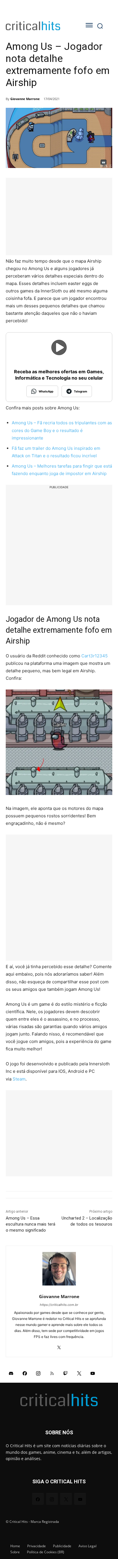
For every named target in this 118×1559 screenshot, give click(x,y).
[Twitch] (65, 1373)
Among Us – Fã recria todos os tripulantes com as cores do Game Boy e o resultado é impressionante (62, 430)
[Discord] (11, 1373)
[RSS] (52, 1373)
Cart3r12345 (94, 656)
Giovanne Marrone (25, 99)
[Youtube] (92, 1373)
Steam (19, 1079)
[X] (59, 1346)
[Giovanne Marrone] (59, 1269)
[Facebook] (24, 1373)
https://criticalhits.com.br (59, 1305)
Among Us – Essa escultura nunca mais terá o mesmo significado (30, 1224)
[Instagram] (38, 1373)
